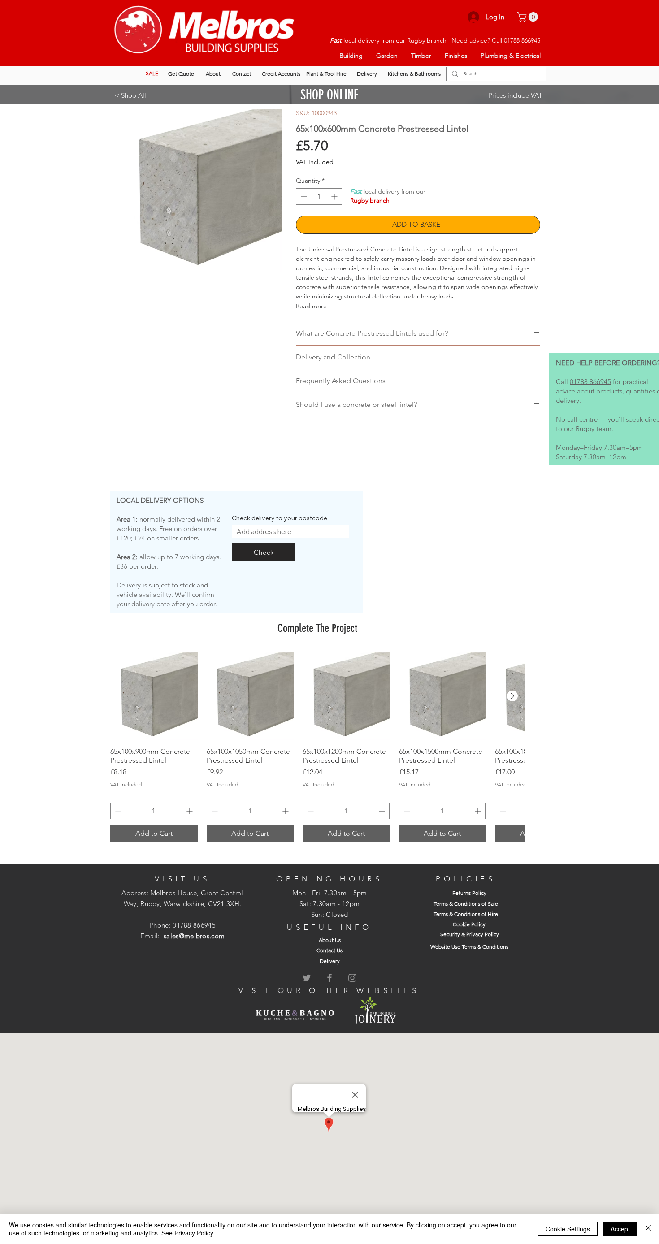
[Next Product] (512, 696)
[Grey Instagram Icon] (352, 977)
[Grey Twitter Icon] (306, 977)
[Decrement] (302, 196)
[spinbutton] (319, 196)
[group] (317, 747)
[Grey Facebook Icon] (329, 977)
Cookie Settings (568, 1228)
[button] (528, 17)
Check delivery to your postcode (279, 518)
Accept (620, 1228)
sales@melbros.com (194, 936)
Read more (311, 306)
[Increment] (335, 196)
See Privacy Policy (187, 1232)
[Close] (648, 1229)
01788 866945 (522, 40)
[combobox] (290, 531)
